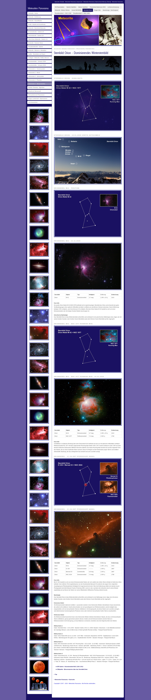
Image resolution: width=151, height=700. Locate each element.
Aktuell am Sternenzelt (34, 91)
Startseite (57, 1)
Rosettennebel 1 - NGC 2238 (63, 13)
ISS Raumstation (59, 7)
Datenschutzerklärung (100, 1)
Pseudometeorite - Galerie (35, 46)
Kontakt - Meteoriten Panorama (68, 1)
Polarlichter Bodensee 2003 (97, 7)
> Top (55, 674)
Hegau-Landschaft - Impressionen (37, 98)
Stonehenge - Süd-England (110, 10)
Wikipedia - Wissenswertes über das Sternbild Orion (72, 669)
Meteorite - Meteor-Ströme (62, 10)
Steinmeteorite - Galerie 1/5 (36, 35)
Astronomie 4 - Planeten (35, 80)
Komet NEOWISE (76, 10)
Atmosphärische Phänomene (36, 95)
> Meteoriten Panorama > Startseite (64, 679)
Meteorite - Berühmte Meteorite (37, 28)
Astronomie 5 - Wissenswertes (36, 84)
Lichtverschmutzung (113, 7)
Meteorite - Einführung (34, 17)
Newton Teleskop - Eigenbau (36, 87)
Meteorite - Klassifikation (35, 20)
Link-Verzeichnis (32, 102)
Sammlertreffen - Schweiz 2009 (37, 61)
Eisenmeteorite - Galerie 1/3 (36, 32)
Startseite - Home (33, 13)
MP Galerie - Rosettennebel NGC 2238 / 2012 (70, 666)
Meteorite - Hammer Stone (35, 43)
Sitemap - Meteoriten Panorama (115, 1)
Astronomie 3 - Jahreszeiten (36, 76)
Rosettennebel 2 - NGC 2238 (81, 13)
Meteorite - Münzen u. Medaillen (37, 50)
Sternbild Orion (88, 10)
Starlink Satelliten (71, 7)
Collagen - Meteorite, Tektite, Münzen (38, 58)
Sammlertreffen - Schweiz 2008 (37, 65)
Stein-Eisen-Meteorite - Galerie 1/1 (38, 39)
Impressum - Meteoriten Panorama (85, 1)
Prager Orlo (97, 10)
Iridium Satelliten (83, 7)
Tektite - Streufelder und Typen (36, 54)
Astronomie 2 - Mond (34, 72)
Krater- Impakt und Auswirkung (36, 24)
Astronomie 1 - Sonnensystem (36, 69)
